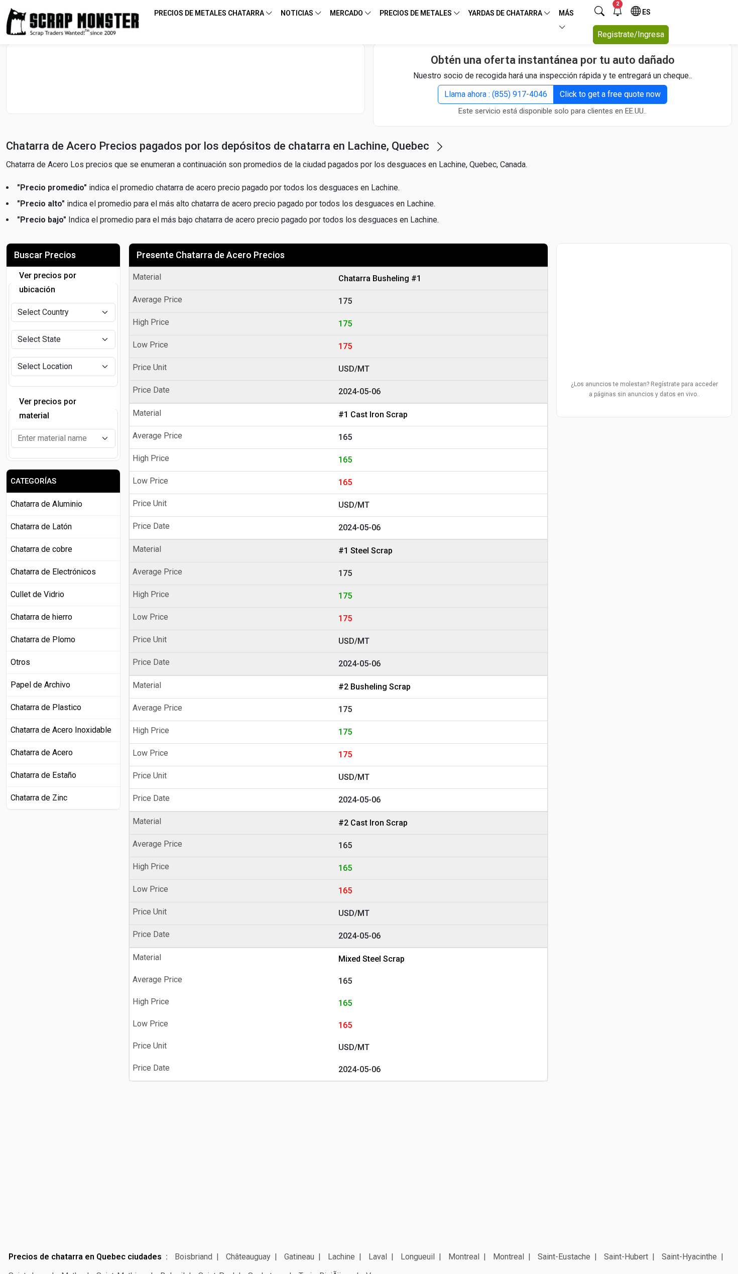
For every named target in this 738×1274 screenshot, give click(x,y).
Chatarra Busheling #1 (379, 278)
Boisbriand (193, 1256)
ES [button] (646, 12)
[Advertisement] (185, 78)
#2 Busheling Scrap (374, 686)
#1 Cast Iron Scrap (373, 414)
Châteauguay (248, 1256)
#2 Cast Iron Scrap (373, 823)
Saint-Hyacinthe (689, 1256)
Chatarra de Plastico (46, 707)
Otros (20, 662)
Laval (377, 1256)
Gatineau (299, 1256)
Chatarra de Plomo (43, 639)
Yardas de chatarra (506, 13)
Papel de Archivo (40, 684)
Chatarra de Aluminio (46, 504)
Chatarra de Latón (41, 526)
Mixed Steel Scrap (371, 959)
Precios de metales (416, 13)
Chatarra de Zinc (39, 797)
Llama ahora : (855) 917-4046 (495, 94)
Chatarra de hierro (41, 617)
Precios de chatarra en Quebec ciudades (85, 1256)
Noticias (298, 13)
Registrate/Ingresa (630, 34)
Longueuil (418, 1256)
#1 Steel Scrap (365, 550)
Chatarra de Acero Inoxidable (61, 730)
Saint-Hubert (626, 1256)
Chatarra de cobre (41, 549)
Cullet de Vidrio (37, 594)
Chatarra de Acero (42, 752)
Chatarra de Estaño (43, 775)
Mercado (347, 13)
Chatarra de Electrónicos (53, 571)
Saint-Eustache (564, 1256)
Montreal (463, 1256)
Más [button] (566, 13)
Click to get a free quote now (610, 94)
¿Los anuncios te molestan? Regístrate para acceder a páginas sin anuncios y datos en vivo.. (644, 389)
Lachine (341, 1256)
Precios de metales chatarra (210, 13)
